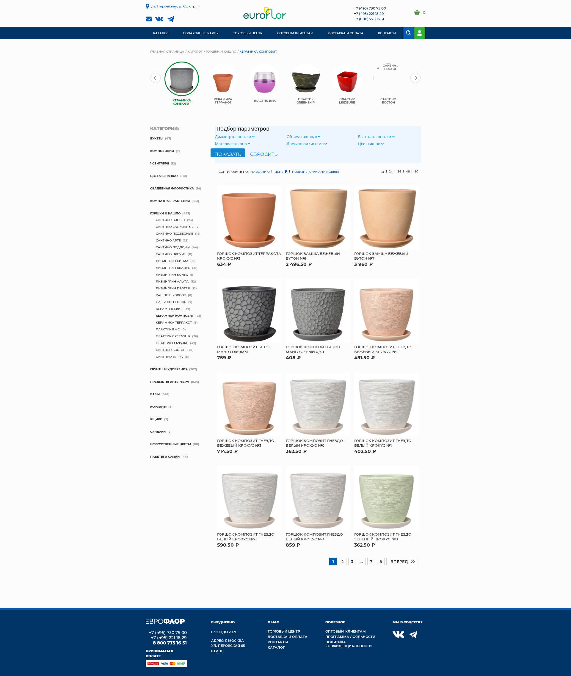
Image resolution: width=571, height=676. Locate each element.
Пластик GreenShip (173, 336)
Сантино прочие (171, 254)
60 (416, 171)
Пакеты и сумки (165, 456)
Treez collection (171, 302)
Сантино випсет (170, 220)
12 (382, 172)
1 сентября (159, 163)
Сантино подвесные (174, 233)
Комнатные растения (170, 201)
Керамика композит (175, 315)
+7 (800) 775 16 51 (369, 18)
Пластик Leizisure (172, 343)
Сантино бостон (171, 350)
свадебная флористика (172, 188)
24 (391, 171)
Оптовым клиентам (345, 631)
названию (260, 172)
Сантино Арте (168, 240)
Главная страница (167, 51)
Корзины (158, 406)
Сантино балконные (175, 227)
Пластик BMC (168, 329)
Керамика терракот (174, 322)
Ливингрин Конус (172, 274)
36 (399, 171)
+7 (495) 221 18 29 (369, 13)
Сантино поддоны (173, 247)
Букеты (156, 138)
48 (408, 171)
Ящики (156, 419)
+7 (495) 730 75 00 (370, 8)
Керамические (169, 309)
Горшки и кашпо (221, 51)
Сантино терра (169, 357)
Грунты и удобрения (168, 369)
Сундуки (158, 431)
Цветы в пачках (164, 176)
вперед (399, 561)
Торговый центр (284, 631)
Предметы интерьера (169, 381)
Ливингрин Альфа (172, 281)
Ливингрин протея (173, 288)
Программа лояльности (350, 636)
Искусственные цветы (170, 444)
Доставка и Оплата (288, 636)
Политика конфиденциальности (348, 644)
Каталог (195, 51)
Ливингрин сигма (172, 261)
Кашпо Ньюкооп (171, 295)
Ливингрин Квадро (173, 268)
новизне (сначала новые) (315, 172)
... (361, 561)
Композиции (162, 151)
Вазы (155, 394)
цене (279, 172)
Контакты (278, 642)
